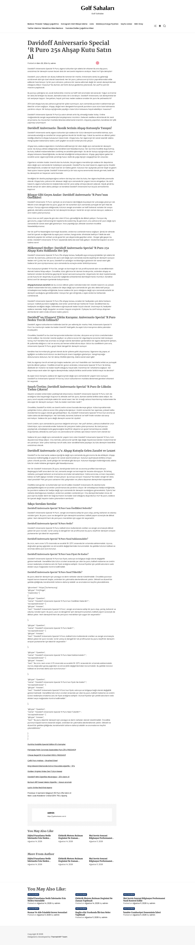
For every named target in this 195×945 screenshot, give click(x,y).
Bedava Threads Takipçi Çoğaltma (43, 24)
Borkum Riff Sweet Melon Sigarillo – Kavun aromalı (50, 782)
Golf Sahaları (97, 8)
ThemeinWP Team (59, 937)
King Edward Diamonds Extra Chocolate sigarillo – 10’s (51, 766)
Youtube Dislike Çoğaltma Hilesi (79, 28)
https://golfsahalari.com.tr (56, 816)
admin (53, 63)
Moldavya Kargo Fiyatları (107, 24)
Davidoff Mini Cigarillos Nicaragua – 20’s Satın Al (48, 776)
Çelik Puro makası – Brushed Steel (43, 760)
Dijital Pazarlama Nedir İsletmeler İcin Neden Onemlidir (39, 838)
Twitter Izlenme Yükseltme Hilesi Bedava (45, 28)
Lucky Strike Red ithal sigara (40, 787)
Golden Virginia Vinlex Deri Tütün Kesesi (45, 771)
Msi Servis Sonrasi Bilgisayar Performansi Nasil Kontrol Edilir (100, 838)
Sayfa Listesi (126, 24)
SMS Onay (138, 24)
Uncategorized (33, 894)
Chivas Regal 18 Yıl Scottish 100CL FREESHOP (47, 755)
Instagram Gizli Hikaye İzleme (74, 24)
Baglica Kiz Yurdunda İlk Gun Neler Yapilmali (92, 913)
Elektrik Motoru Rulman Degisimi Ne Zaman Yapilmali (70, 838)
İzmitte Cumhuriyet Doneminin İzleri (142, 912)
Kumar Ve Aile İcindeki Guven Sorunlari (47, 912)
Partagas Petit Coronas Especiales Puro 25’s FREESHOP (52, 749)
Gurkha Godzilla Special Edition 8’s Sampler (47, 744)
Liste (92, 24)
